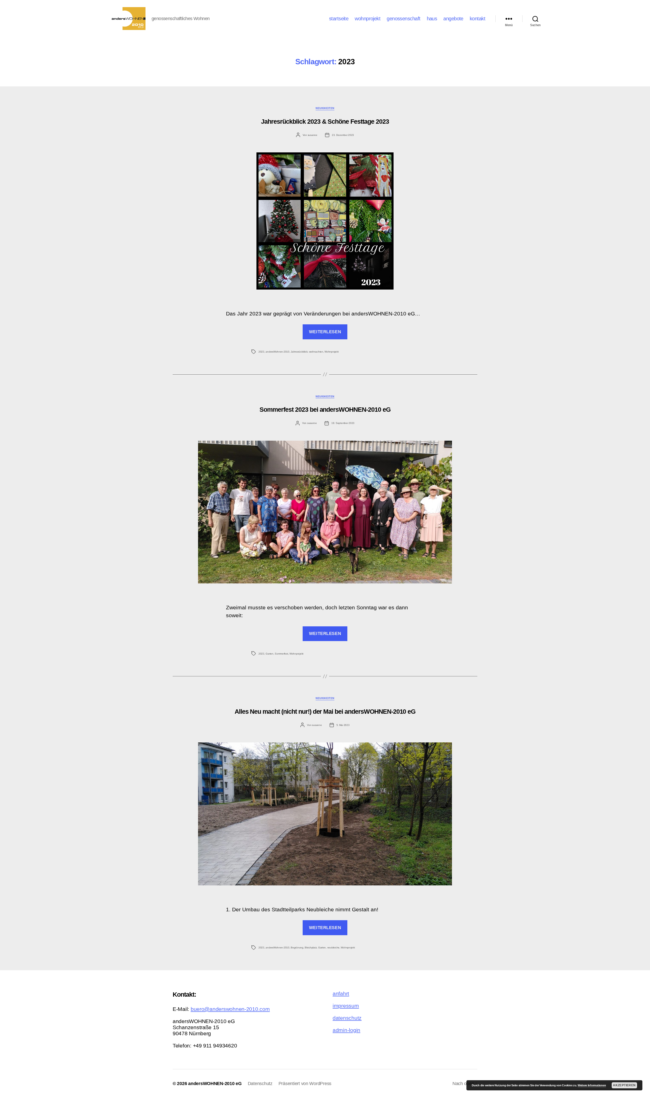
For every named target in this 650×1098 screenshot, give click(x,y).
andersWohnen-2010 (277, 351)
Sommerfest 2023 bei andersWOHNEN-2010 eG (324, 409)
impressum (346, 1006)
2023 (261, 351)
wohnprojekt (367, 18)
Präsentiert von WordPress (305, 1083)
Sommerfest (281, 653)
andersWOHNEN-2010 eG (215, 1083)
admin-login (346, 1030)
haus (432, 18)
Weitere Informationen (592, 1085)
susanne (312, 135)
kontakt (477, 18)
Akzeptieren (624, 1085)
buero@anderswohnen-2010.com (230, 1009)
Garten (269, 653)
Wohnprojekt (331, 351)
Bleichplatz (311, 947)
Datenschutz (260, 1083)
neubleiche (333, 947)
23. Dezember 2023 (343, 135)
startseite (338, 18)
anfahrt (341, 993)
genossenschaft (403, 18)
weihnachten (316, 351)
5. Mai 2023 (343, 725)
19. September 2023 (342, 423)
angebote (453, 18)
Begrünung (297, 947)
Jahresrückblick (299, 351)
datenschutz (347, 1018)
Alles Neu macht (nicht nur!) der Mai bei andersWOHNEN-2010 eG (325, 711)
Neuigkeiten (325, 108)
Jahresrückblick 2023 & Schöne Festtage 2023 (325, 121)
